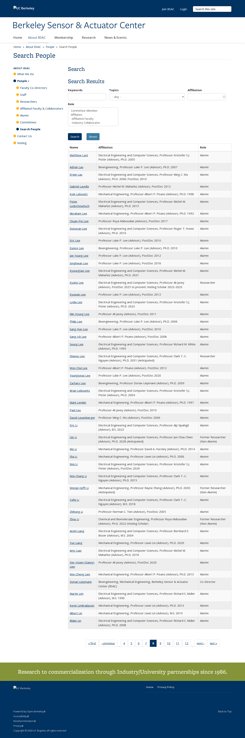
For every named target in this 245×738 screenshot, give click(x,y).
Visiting (22, 143)
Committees (28, 122)
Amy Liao (76, 550)
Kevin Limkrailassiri (82, 605)
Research (89, 37)
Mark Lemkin (78, 402)
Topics (114, 90)
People (50, 47)
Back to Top (225, 711)
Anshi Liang (77, 531)
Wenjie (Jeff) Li (79, 488)
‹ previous (109, 644)
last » (215, 644)
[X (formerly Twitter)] (16, 694)
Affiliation (195, 90)
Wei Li (74, 464)
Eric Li (73, 425)
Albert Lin (76, 613)
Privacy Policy (166, 687)
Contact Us (24, 136)
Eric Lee (75, 240)
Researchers (28, 101)
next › (202, 644)
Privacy (18, 725)
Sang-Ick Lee (78, 336)
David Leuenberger (82, 417)
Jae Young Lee (79, 255)
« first (93, 644)
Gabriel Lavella (79, 186)
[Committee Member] (93, 111)
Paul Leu (75, 410)
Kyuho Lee (77, 282)
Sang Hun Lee (79, 329)
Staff (23, 95)
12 (188, 644)
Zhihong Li (76, 512)
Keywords (75, 90)
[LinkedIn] (24, 694)
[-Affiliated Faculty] (93, 119)
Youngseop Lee (80, 375)
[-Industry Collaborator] (93, 123)
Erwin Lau (76, 174)
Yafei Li (74, 500)
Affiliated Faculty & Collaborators (41, 108)
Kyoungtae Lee (80, 271)
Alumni (24, 115)
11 (179, 644)
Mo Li (73, 449)
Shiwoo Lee (77, 356)
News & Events (116, 37)
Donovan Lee (78, 228)
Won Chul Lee (78, 368)
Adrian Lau (76, 167)
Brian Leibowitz (80, 390)
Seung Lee (76, 344)
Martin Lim (76, 593)
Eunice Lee (77, 248)
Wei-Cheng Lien (80, 574)
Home (17, 37)
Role (71, 104)
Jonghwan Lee (79, 263)
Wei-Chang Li (78, 476)
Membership (64, 37)
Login (183, 9)
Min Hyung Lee (79, 314)
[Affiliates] (93, 115)
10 (170, 644)
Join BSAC (168, 9)
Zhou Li (74, 519)
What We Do (25, 74)
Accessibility (21, 716)
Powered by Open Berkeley (29, 711)
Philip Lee (76, 321)
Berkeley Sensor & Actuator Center (78, 25)
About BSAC (37, 37)
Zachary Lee (78, 383)
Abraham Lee (78, 213)
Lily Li (73, 437)
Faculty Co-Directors (33, 88)
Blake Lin (75, 621)
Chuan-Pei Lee (79, 221)
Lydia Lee (76, 302)
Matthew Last (79, 155)
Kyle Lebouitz (79, 194)
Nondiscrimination (24, 721)
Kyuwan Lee (78, 294)
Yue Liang (76, 543)
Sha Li (73, 456)
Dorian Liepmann (81, 582)
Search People (30, 129)
